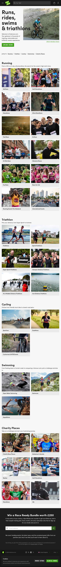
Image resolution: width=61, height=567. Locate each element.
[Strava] (29, 552)
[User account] (58, 3)
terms (41, 544)
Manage (39, 561)
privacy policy (34, 544)
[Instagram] (26, 552)
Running (10, 54)
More (55, 552)
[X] (34, 552)
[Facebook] (31, 552)
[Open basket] (54, 3)
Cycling (24, 54)
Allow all (52, 561)
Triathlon (17, 54)
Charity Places (40, 54)
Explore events (8, 45)
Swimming (31, 54)
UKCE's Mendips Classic (52, 41)
